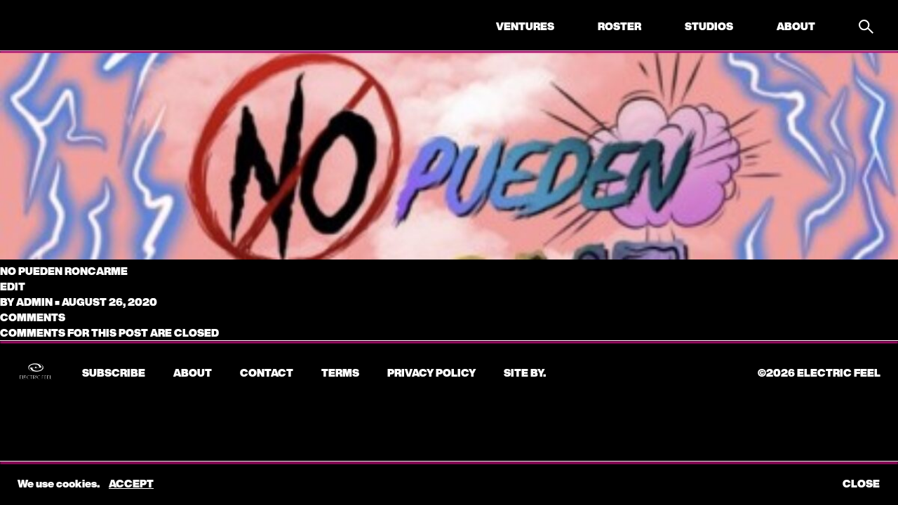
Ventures (525, 26)
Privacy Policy (431, 372)
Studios (709, 26)
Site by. (525, 372)
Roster (619, 26)
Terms (340, 372)
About (796, 26)
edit (12, 286)
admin (34, 301)
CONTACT (266, 372)
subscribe (113, 372)
